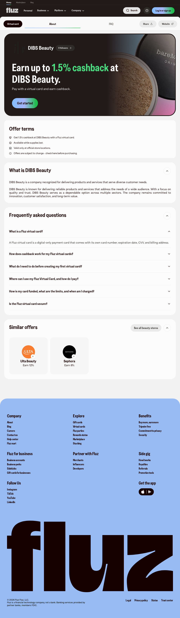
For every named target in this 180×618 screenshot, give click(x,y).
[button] (18, 47)
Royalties (143, 464)
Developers (78, 468)
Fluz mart (11, 443)
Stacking (77, 443)
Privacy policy (141, 600)
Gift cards (77, 422)
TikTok (10, 493)
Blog (32, 2)
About (10, 422)
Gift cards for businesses (18, 472)
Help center (12, 439)
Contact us (12, 434)
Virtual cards (79, 426)
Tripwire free (145, 426)
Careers (11, 430)
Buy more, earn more (148, 422)
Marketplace (20, 2)
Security (143, 434)
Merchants (78, 460)
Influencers (78, 464)
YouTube (11, 497)
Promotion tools (146, 472)
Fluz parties (78, 430)
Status (154, 600)
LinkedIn (11, 502)
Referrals (143, 468)
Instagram (12, 489)
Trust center (167, 600)
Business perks (14, 464)
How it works (145, 460)
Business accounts (16, 460)
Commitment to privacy (150, 430)
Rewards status (80, 434)
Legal (128, 600)
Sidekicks (11, 468)
